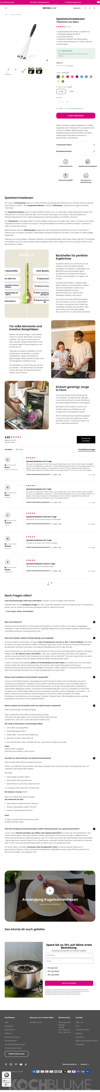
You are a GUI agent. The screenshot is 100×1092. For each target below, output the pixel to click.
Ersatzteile (80, 1044)
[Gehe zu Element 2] (15, 71)
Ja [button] (51, 474)
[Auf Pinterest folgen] (16, 1064)
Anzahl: (59, 97)
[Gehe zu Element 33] (31, 71)
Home (6, 14)
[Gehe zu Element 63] (39, 71)
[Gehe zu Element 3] (23, 71)
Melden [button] (55, 474)
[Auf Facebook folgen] (6, 1064)
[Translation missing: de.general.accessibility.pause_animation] (98, 2)
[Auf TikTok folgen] (26, 1064)
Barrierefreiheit (11, 1041)
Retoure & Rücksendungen (87, 1041)
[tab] (86, 449)
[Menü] (10, 1072)
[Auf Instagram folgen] (11, 1064)
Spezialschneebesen (15, 14)
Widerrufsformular (17, 1054)
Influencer (80, 1037)
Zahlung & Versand (12, 1037)
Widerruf (8, 1033)
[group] (15, 437)
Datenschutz (10, 1030)
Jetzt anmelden (69, 983)
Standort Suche (36, 1022)
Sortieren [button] (8, 449)
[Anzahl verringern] (59, 102)
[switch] (6, 1084)
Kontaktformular (82, 1030)
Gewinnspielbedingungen (15, 1044)
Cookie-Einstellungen (13, 1048)
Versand (70, 65)
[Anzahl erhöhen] (67, 102)
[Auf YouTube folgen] (21, 1064)
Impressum (9, 1026)
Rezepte (79, 1033)
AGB (6, 1022)
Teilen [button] (59, 474)
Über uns (79, 1022)
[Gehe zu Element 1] (8, 71)
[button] (75, 27)
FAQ (77, 1026)
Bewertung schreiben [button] (86, 439)
